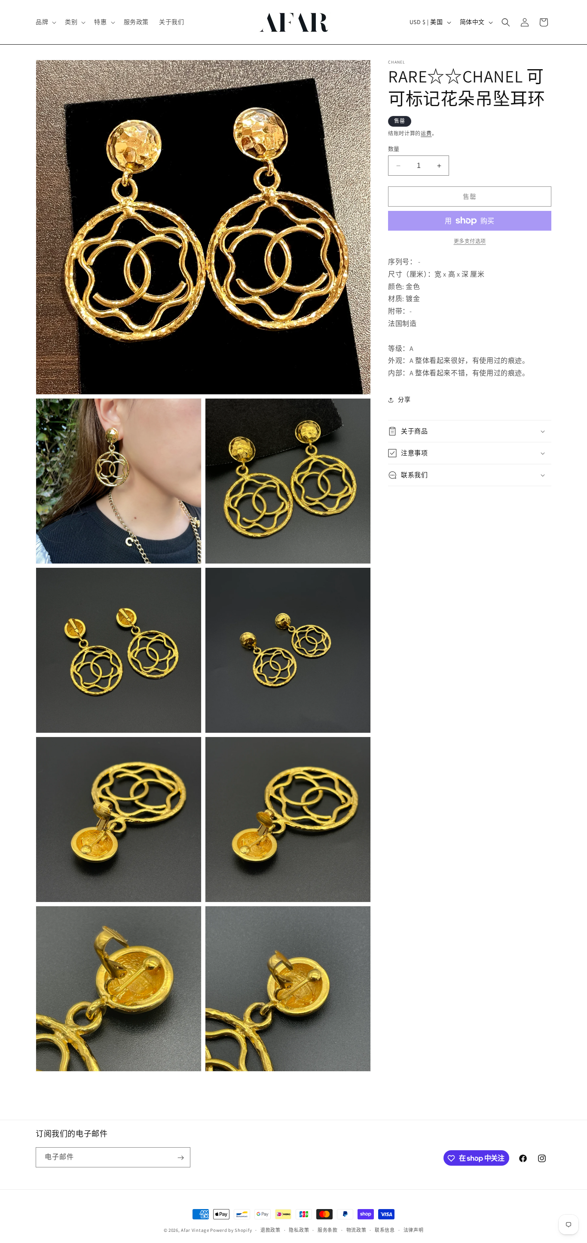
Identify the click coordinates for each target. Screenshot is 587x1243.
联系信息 (385, 1230)
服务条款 (328, 1230)
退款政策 (270, 1230)
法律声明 (414, 1230)
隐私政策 (299, 1230)
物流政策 (356, 1230)
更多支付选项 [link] (470, 241)
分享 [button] (404, 399)
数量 (394, 148)
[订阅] (180, 1158)
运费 (426, 133)
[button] (45, 22)
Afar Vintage (195, 1230)
